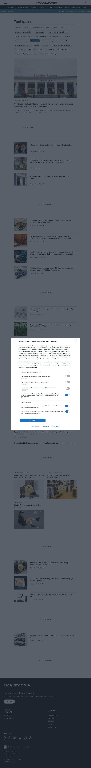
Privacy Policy (55, 426)
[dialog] (45, 384)
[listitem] (45, 372)
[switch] (67, 376)
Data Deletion (35, 426)
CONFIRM (32, 420)
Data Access (45, 426)
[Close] (76, 341)
